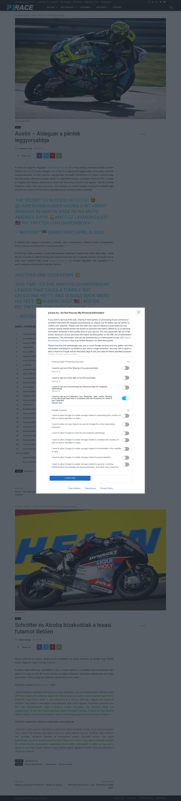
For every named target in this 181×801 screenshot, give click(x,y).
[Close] (139, 313)
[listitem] (90, 361)
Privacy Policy (106, 488)
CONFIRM (70, 478)
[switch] (125, 368)
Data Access (90, 488)
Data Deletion (74, 488)
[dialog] (90, 400)
